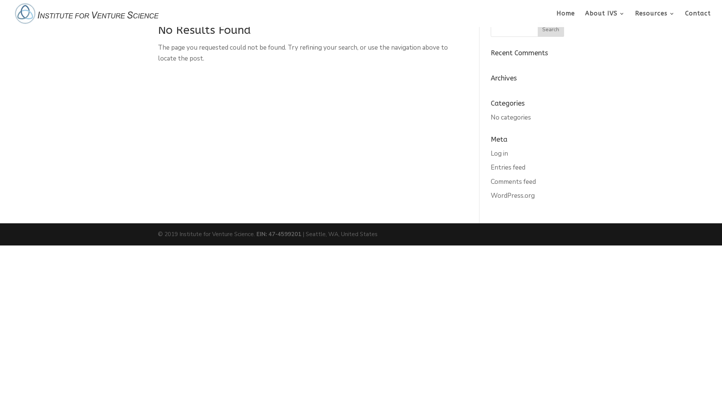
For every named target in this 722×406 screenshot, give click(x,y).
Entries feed (508, 167)
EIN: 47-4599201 (278, 234)
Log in (499, 153)
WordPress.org (513, 195)
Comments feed (513, 181)
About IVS (601, 14)
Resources (651, 14)
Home (566, 14)
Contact (698, 14)
